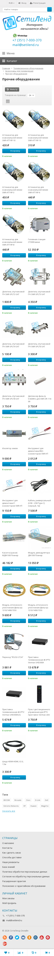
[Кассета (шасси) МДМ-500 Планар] (14, 538)
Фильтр (13, 89)
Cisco (28, 800)
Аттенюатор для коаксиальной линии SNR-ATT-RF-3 (12, 190)
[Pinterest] (47, 937)
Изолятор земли (10, 448)
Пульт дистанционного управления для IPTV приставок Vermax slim (39, 712)
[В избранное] (24, 156)
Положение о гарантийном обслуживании (23, 886)
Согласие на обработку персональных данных (26, 876)
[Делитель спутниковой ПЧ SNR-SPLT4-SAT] (14, 329)
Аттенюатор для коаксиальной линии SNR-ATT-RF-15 (38, 138)
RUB (11, 3)
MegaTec (45, 806)
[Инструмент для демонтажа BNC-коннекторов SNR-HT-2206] (40, 433)
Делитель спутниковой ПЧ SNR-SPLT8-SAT (13, 397)
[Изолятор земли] (14, 433)
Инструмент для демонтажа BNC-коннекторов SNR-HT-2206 (38, 451)
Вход (24, 3)
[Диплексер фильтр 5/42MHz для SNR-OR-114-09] (40, 381)
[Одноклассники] (29, 937)
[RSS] (4, 937)
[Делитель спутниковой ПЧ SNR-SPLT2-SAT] (14, 276)
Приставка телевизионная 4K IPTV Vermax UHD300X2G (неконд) (13, 712)
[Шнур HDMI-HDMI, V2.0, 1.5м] (14, 746)
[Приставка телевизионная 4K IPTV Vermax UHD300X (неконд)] (40, 642)
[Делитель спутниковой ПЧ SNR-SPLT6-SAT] (40, 329)
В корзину (15, 150)
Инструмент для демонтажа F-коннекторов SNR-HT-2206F (12, 503)
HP (24, 806)
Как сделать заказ (11, 852)
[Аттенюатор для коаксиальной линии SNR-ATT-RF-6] (40, 172)
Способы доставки (11, 857)
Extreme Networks (11, 806)
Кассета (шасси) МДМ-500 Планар (10, 554)
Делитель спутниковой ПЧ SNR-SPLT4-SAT (13, 345)
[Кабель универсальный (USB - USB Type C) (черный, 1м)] (40, 485)
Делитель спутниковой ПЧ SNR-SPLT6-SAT (39, 345)
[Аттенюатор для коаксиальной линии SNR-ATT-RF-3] (14, 172)
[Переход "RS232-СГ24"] (14, 642)
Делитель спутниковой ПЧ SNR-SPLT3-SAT (39, 293)
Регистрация (39, 3)
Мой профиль (9, 903)
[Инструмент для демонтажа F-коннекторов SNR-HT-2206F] (14, 485)
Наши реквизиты (10, 862)
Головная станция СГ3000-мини (36, 240)
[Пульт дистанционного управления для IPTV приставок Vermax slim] (40, 694)
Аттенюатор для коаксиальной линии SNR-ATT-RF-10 (12, 138)
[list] (12, 101)
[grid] (8, 101)
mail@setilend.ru (14, 920)
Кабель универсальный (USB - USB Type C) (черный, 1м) (39, 503)
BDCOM (7, 800)
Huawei (33, 806)
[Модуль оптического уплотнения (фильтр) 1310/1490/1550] (14, 590)
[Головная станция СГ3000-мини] (40, 224)
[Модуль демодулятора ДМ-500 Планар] (40, 538)
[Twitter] (17, 937)
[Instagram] (35, 937)
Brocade (18, 800)
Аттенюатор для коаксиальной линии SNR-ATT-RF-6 (38, 190)
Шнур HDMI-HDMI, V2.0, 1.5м (12, 762)
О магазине (8, 843)
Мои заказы (8, 898)
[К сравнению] (19, 156)
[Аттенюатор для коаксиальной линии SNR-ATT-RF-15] (40, 120)
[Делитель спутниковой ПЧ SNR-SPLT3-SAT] (40, 276)
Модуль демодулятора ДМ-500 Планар (39, 554)
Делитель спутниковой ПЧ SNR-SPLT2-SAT (13, 293)
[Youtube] (41, 937)
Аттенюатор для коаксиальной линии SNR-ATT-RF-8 (12, 242)
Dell (46, 800)
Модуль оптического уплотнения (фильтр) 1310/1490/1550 (12, 608)
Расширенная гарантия (14, 881)
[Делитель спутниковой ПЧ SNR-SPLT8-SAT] (14, 381)
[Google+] (4, 943)
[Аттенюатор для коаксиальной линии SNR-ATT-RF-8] (14, 224)
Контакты (7, 847)
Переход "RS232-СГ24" (12, 657)
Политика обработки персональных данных (24, 871)
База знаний (8, 867)
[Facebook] (10, 937)
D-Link (37, 800)
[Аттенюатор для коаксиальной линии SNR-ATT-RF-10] (14, 120)
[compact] (17, 101)
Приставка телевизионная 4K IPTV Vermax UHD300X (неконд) (39, 660)
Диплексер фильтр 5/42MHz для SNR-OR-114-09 (40, 399)
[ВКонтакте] (23, 937)
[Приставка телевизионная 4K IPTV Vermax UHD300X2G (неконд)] (14, 694)
